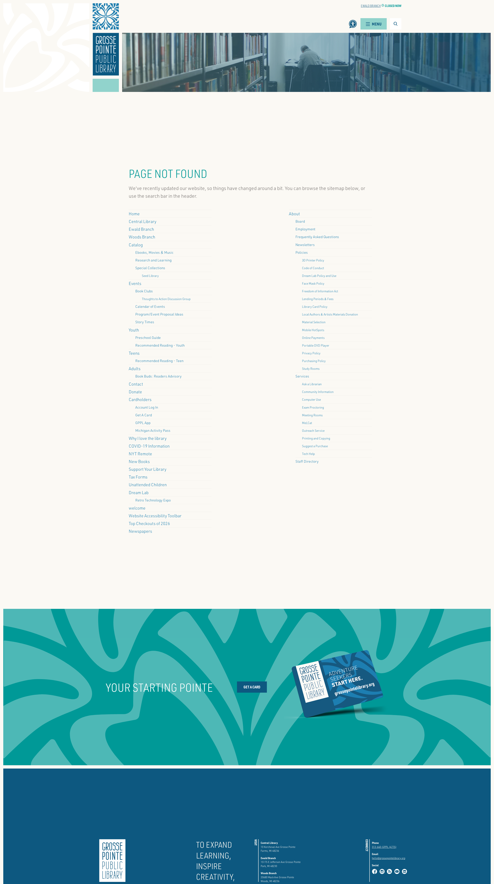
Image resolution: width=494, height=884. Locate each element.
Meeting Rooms (312, 415)
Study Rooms (311, 368)
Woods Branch (142, 236)
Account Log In (146, 407)
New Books (139, 461)
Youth (134, 330)
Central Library (142, 221)
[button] (106, 39)
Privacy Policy (311, 353)
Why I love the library (148, 438)
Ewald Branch (371, 6)
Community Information (318, 392)
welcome (137, 508)
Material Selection (314, 322)
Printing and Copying (316, 438)
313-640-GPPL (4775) (384, 846)
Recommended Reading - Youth (160, 345)
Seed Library (150, 276)
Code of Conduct (313, 268)
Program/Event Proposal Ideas (159, 314)
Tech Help (308, 454)
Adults (134, 368)
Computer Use (311, 399)
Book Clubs (144, 291)
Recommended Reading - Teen (159, 360)
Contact (136, 384)
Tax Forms (138, 476)
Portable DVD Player (315, 345)
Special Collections (150, 268)
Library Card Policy (314, 307)
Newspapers (140, 531)
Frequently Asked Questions (317, 236)
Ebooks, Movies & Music (154, 252)
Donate (135, 391)
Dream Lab (139, 492)
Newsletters (305, 244)
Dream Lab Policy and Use (319, 276)
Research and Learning (153, 260)
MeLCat (307, 423)
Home (134, 213)
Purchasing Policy (314, 361)
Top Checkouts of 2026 (149, 523)
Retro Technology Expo (153, 500)
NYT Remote (140, 453)
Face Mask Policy (313, 283)
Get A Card (143, 415)
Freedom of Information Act (320, 291)
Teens (134, 353)
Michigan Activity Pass (152, 430)
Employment (305, 229)
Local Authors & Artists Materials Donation (330, 314)
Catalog (136, 244)
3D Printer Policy (313, 260)
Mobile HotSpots (313, 330)
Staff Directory (307, 461)
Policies (301, 252)
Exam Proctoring (313, 407)
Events (135, 283)
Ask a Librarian (312, 384)
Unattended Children (148, 484)
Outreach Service (313, 430)
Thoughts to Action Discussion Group (166, 299)
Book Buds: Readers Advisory (158, 376)
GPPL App (143, 422)
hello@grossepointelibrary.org (388, 858)
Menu (376, 23)
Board (300, 221)
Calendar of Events (150, 306)
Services (302, 376)
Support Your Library (147, 469)
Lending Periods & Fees (317, 299)
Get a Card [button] (252, 687)
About (294, 213)
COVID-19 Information (149, 446)
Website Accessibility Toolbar (155, 515)
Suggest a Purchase (315, 446)
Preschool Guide (148, 337)
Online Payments (313, 338)
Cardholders (140, 399)
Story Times (144, 322)
